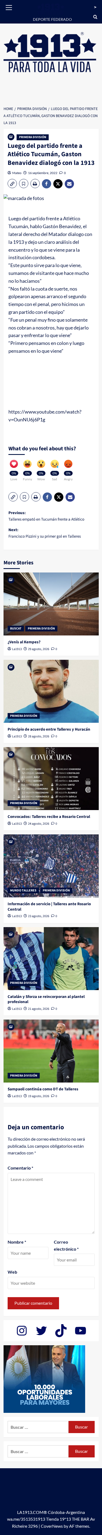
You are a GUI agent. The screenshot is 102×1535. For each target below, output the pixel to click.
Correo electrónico (66, 1245)
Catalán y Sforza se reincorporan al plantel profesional (46, 999)
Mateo (16, 173)
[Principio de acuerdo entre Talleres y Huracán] (51, 691)
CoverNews (52, 1526)
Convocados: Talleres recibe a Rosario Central (49, 817)
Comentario (20, 1167)
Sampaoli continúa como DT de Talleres (43, 1089)
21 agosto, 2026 (38, 1009)
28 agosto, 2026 (38, 736)
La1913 (17, 649)
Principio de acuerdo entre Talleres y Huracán (49, 729)
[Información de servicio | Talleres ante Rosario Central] (51, 865)
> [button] (95, 7)
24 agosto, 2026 (38, 823)
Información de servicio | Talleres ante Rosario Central (49, 906)
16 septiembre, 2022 (42, 173)
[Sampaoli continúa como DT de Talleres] (51, 1051)
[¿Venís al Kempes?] (51, 603)
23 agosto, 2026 (38, 916)
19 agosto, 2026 (38, 1096)
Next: (44, 533)
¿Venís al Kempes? (24, 642)
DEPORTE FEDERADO (52, 19)
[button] (9, 7)
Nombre (17, 1241)
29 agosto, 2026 (38, 649)
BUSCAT (15, 628)
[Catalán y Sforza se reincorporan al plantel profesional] (51, 958)
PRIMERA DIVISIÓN (32, 137)
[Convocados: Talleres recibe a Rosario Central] (51, 778)
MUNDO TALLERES (23, 890)
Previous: (46, 516)
